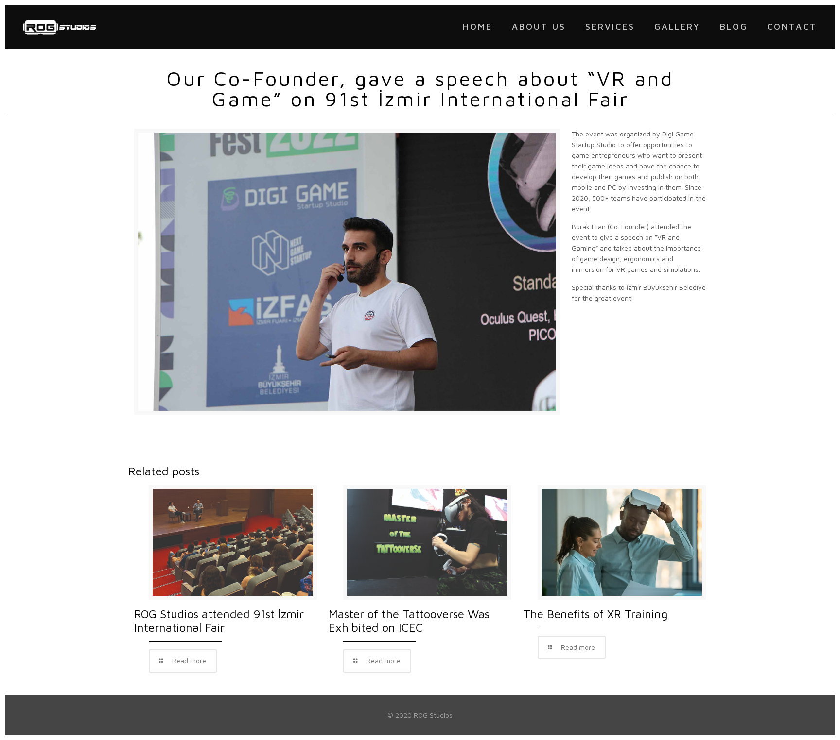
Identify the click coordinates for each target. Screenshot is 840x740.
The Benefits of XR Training (595, 614)
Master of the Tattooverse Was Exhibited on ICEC (409, 620)
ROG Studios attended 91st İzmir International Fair (219, 620)
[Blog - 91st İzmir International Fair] (59, 27)
